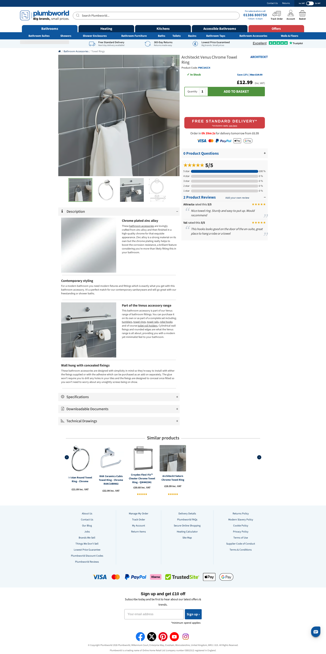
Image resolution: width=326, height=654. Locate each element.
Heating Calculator (187, 532)
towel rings (139, 322)
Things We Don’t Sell (86, 544)
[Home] (59, 51)
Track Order (138, 520)
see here (233, 126)
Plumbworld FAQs (187, 520)
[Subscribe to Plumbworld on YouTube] (174, 637)
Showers (65, 36)
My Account (138, 526)
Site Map (187, 538)
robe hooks (166, 322)
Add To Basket (236, 91)
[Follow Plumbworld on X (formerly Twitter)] (152, 637)
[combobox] (156, 15)
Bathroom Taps (215, 36)
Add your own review (237, 198)
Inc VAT (302, 3)
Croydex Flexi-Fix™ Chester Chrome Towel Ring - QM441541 (142, 478)
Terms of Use (240, 538)
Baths (161, 36)
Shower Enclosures (95, 36)
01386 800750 (255, 15)
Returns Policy (241, 514)
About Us (87, 514)
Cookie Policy (240, 526)
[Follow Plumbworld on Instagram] (186, 637)
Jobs (87, 532)
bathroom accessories (141, 226)
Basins (192, 36)
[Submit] (77, 15)
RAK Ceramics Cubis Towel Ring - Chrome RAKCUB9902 (111, 480)
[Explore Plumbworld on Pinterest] (163, 637)
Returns (286, 3)
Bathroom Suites (39, 36)
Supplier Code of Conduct (240, 544)
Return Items (138, 532)
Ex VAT (317, 3)
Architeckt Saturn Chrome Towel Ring (172, 478)
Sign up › (193, 614)
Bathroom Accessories (253, 36)
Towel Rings (98, 51)
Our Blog (87, 526)
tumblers (127, 322)
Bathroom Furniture (134, 36)
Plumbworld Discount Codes (87, 556)
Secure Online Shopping (187, 526)
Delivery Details (187, 514)
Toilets (176, 36)
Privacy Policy (240, 532)
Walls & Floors (289, 36)
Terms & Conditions (241, 550)
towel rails (153, 322)
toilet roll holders (148, 326)
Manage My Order (138, 514)
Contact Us (272, 3)
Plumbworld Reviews (87, 562)
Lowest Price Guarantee (87, 550)
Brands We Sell (87, 538)
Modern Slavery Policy (240, 520)
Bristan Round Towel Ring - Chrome (80, 479)
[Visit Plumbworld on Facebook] (140, 637)
